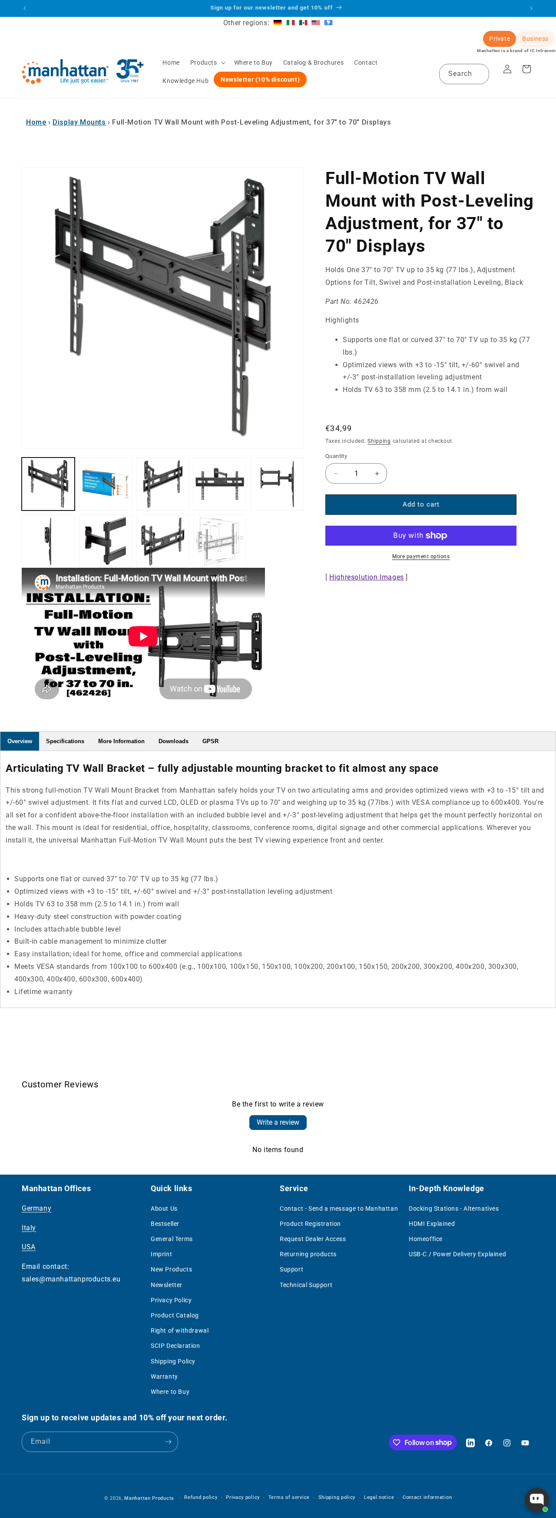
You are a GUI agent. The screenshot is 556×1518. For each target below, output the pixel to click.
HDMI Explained (432, 1223)
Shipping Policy (173, 1361)
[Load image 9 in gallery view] (219, 541)
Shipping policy (337, 1497)
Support (291, 1269)
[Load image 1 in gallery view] (48, 484)
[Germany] (277, 23)
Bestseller (165, 1223)
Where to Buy (170, 1391)
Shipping (379, 441)
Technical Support (306, 1284)
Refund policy (200, 1497)
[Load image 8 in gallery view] (162, 541)
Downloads (174, 741)
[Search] (479, 73)
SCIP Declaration (175, 1345)
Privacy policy (243, 1497)
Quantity (336, 456)
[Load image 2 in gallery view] (105, 484)
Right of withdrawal (179, 1330)
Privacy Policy (171, 1300)
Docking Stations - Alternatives (454, 1208)
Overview (19, 741)
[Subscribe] (168, 1442)
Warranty (164, 1376)
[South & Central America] (328, 23)
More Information (121, 741)
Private (499, 38)
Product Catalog (175, 1315)
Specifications (65, 741)
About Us (164, 1208)
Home (36, 122)
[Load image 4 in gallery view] (219, 484)
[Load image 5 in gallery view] (277, 484)
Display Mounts (79, 122)
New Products (171, 1269)
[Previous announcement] (24, 8)
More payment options (421, 556)
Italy (29, 1228)
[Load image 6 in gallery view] (48, 541)
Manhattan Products (149, 1498)
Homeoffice (426, 1238)
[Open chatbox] (537, 1500)
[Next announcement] (531, 8)
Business (535, 38)
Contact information (427, 1497)
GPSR (210, 741)
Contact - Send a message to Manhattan (339, 1208)
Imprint (161, 1254)
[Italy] (290, 23)
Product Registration (310, 1223)
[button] (207, 62)
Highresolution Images (366, 577)
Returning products (308, 1254)
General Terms (172, 1238)
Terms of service (289, 1497)
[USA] (315, 23)
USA (29, 1247)
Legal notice (379, 1497)
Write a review (278, 1122)
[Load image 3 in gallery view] (162, 484)
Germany (36, 1208)
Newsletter (166, 1284)
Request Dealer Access (313, 1238)
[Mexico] (303, 23)
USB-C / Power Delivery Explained (457, 1254)
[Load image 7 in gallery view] (105, 541)
